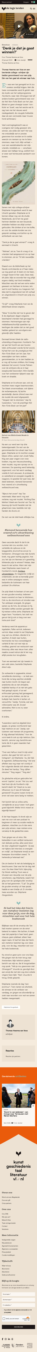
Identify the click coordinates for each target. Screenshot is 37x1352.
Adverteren (5, 1272)
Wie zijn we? (6, 1217)
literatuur (18, 1174)
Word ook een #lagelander (11, 1197)
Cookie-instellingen (8, 1255)
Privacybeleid (6, 1252)
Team (9, 1223)
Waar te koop (6, 1266)
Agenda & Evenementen (10, 1246)
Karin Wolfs (7, 1123)
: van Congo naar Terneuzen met (16, 1114)
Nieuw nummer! (7, 2)
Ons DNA (5, 1214)
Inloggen (26, 2)
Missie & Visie (6, 1220)
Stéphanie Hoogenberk (11, 1007)
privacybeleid (7, 1312)
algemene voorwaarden (21, 1310)
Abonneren (5, 1269)
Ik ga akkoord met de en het (18, 1311)
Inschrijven (18, 1327)
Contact (4, 1226)
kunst (18, 1161)
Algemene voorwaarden (10, 1249)
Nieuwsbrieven (7, 1243)
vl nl (18, 1178)
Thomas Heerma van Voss (14, 57)
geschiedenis (18, 1166)
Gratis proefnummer (8, 1275)
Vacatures (5, 1229)
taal (18, 1170)
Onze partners (6, 1203)
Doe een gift (6, 1200)
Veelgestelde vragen (8, 1240)
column (15, 45)
